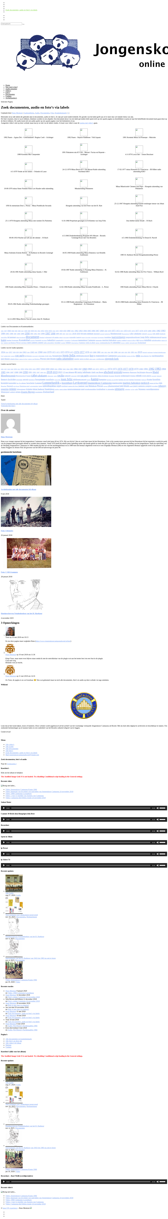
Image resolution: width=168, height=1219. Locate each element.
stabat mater (92, 359)
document (32, 337)
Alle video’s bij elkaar (13, 1043)
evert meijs (66, 337)
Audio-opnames (11, 89)
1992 (35, 334)
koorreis (38, 340)
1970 (109, 331)
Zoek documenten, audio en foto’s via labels (21, 10)
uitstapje (119, 388)
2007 (64, 333)
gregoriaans (94, 337)
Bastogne (133, 372)
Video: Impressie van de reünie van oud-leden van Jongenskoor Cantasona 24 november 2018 (39, 792)
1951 (35, 331)
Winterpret (5, 392)
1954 (46, 331)
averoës (102, 333)
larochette (44, 340)
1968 (102, 331)
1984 (3, 333)
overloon (64, 386)
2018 (74, 334)
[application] (84, 808)
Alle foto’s (9, 8)
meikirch (124, 340)
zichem (18, 392)
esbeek (61, 337)
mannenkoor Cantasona (86, 340)
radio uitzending (49, 343)
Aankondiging (29, 113)
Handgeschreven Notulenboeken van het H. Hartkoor (21, 613)
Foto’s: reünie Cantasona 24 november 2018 (24, 997)
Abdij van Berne (97, 372)
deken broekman (20, 337)
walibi (136, 389)
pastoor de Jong (23, 359)
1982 (158, 331)
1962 (76, 331)
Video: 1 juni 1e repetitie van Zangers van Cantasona (24, 796)
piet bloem (24, 343)
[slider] (163, 808)
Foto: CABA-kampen (9, 572)
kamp (3, 340)
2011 (70, 333)
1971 (114, 331)
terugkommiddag (90, 389)
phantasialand (113, 386)
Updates (8, 96)
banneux (126, 372)
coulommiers (93, 376)
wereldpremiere (100, 359)
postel (131, 386)
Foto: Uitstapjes (7, 531)
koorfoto (32, 340)
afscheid (97, 334)
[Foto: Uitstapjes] (26, 526)
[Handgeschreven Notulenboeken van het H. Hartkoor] (26, 609)
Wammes (142, 389)
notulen (147, 340)
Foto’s (7, 92)
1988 (18, 334)
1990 (27, 333)
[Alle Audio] (14, 891)
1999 (57, 334)
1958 (61, 331)
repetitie (63, 342)
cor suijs (156, 333)
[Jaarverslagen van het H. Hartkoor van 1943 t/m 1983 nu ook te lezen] (14, 956)
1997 (47, 333)
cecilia (60, 375)
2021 (60, 372)
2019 (78, 334)
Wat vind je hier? (11, 87)
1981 (154, 331)
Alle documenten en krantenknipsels (18, 1039)
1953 (42, 331)
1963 (81, 331)
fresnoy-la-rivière (86, 337)
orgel (58, 386)
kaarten (164, 337)
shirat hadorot (75, 342)
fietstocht (159, 376)
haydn (46, 356)
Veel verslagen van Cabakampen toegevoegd (21, 915)
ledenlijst (51, 340)
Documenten (10, 94)
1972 (118, 331)
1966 (93, 331)
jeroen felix (57, 379)
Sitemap (8, 1045)
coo (78, 376)
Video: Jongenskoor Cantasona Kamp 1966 (21, 789)
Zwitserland (142, 343)
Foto (52, 113)
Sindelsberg (82, 343)
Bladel (156, 372)
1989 (22, 334)
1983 (163, 330)
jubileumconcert (155, 337)
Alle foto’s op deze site (13, 1041)
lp (63, 340)
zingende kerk (133, 342)
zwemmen (39, 392)
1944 (12, 331)
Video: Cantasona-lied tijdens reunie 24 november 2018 (25, 798)
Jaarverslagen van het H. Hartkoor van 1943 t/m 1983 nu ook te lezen (30, 958)
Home (7, 85)
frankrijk (78, 337)
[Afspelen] (4, 808)
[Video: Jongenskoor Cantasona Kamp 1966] (14, 978)
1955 (50, 331)
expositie (72, 337)
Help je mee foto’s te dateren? (18, 1005)
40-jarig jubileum (87, 334)
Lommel (38, 383)
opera (40, 386)
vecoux (123, 342)
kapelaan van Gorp (124, 379)
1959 (64, 331)
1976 (133, 331)
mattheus (119, 340)
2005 (60, 334)
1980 (149, 331)
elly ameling (55, 337)
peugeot (105, 386)
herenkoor (32, 379)
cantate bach (7, 356)
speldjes (57, 389)
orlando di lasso (14, 359)
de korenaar (11, 337)
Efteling (132, 376)
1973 (121, 331)
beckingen (107, 333)
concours (149, 333)
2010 (67, 333)
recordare (58, 343)
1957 (57, 331)
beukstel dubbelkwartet (159, 352)
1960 (68, 331)
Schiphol (29, 389)
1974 (126, 331)
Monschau (3, 386)
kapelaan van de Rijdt (112, 379)
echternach (48, 337)
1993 (38, 334)
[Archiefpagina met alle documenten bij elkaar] (26, 485)
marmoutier (99, 340)
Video (18, 982)
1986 (11, 334)
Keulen (149, 379)
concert (144, 334)
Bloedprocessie (116, 334)
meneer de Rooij (131, 340)
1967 (97, 331)
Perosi (18, 343)
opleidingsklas (156, 340)
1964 (85, 331)
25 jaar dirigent (68, 372)
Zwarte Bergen (28, 392)
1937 (5, 331)
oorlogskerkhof (34, 386)
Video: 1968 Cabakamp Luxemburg (18, 794)
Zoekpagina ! (12, 764)
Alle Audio (9, 4)
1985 (7, 334)
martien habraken (109, 340)
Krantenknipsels (60, 113)
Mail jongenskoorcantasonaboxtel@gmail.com (22, 12)
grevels (25, 380)
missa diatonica (145, 356)
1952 (38, 331)
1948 (25, 331)
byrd (2, 356)
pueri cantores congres (35, 343)
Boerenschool (125, 333)
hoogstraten (101, 337)
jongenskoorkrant (132, 337)
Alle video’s (9, 3)
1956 (54, 331)
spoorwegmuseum (74, 389)
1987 (15, 334)
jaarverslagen (118, 337)
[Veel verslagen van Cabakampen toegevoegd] (14, 913)
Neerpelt (141, 340)
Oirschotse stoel (24, 386)
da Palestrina (28, 356)
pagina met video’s (86, 123)
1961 (72, 331)
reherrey (162, 385)
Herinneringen (32, 917)
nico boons (16, 386)
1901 (2, 331)
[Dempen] (158, 808)
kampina (102, 379)
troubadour (100, 389)
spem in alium (90, 343)
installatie (107, 337)
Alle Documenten (11, 6)
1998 (53, 333)
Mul (150, 356)
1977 (137, 331)
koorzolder (12, 383)
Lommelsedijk (59, 340)
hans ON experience (10, 1208)
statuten (98, 342)
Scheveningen (21, 389)
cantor (55, 376)
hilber (50, 356)
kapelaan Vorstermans (13, 340)
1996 (43, 334)
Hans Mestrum (17, 113)
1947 (22, 331)
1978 (141, 331)
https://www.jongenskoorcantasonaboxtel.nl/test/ (53, 641)
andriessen (150, 352)
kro (91, 355)
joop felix (144, 337)
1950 (32, 331)
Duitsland (42, 337)
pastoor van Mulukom (10, 343)
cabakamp (137, 334)
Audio (37, 113)
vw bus (132, 389)
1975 (129, 331)
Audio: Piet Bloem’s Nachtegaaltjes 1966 (22, 1026)
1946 (19, 331)
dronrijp (117, 376)
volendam (127, 389)
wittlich (127, 342)
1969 (105, 331)
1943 (9, 331)
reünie (68, 343)
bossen (28, 376)
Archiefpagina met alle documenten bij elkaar (18, 489)
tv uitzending (115, 343)
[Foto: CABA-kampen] (26, 568)
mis (137, 340)
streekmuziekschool (105, 343)
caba (131, 334)
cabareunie (50, 376)
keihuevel (144, 379)
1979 (145, 331)
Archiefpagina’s (11, 98)
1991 (31, 334)
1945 (16, 331)
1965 (89, 331)
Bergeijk (149, 372)
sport (83, 389)
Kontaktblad (24, 340)
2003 (135, 352)
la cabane (22, 383)
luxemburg (68, 340)
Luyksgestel (74, 340)
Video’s (8, 91)
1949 (28, 331)
